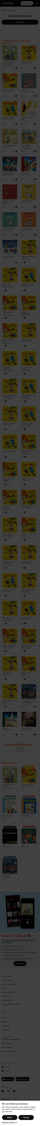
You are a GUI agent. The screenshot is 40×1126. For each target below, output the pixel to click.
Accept (26, 1117)
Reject (9, 1117)
